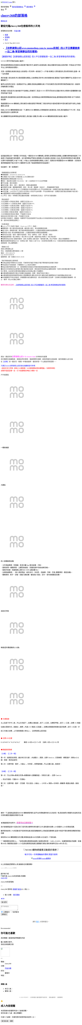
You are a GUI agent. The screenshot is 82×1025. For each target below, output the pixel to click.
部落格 (7, 37)
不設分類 (17, 31)
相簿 (6, 35)
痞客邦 (15, 889)
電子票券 (16, 895)
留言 (19, 889)
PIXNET (26, 997)
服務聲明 (60, 997)
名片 (6, 39)
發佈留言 (4, 914)
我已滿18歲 (5, 1021)
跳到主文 (4, 21)
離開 (11, 1021)
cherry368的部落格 (14, 15)
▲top (2, 898)
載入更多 (4, 902)
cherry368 (4, 878)
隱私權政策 (52, 997)
